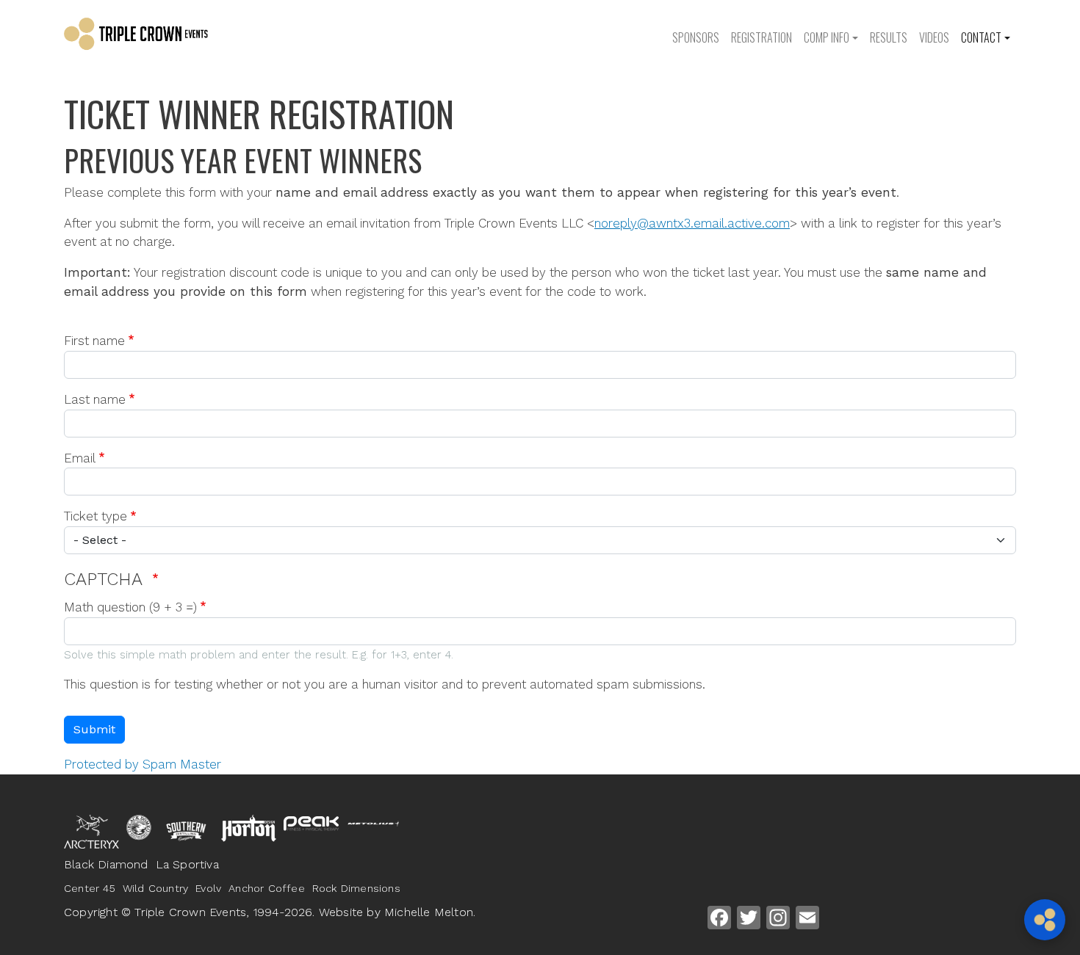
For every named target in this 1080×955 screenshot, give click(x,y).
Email (80, 458)
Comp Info (826, 37)
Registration (761, 37)
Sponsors (695, 37)
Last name (95, 399)
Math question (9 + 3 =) (130, 607)
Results (888, 37)
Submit (94, 729)
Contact (981, 37)
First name (94, 340)
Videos (934, 37)
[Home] (159, 37)
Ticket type (95, 516)
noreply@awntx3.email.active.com (692, 223)
